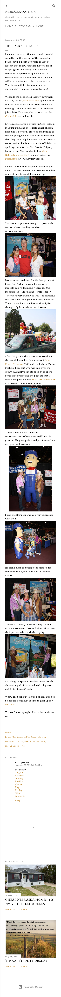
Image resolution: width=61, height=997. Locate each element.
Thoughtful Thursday (26, 961)
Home (9, 26)
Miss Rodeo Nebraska (36, 737)
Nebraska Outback (20, 12)
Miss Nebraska (31, 100)
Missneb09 (11, 158)
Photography (24, 26)
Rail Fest (10, 704)
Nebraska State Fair (14, 741)
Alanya (18, 784)
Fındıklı (19, 781)
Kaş (17, 787)
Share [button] (8, 732)
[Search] (54, 5)
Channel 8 (10, 116)
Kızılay (18, 790)
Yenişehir (20, 796)
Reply (18, 801)
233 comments (20, 909)
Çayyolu (19, 772)
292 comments (20, 966)
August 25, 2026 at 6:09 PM (29, 765)
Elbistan (19, 775)
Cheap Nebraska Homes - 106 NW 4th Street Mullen (29, 901)
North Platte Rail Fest (15, 746)
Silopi (18, 793)
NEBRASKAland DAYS (43, 379)
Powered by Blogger (33, 987)
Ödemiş (19, 778)
